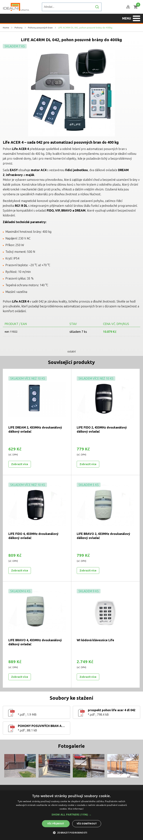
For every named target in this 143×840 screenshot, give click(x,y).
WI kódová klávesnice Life (95, 640)
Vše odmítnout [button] (87, 823)
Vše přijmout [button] (55, 823)
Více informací (75, 808)
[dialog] (71, 815)
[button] (71, 814)
